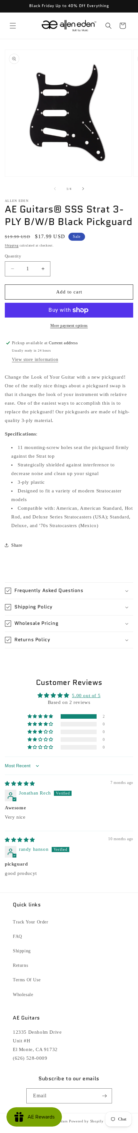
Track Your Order (30, 922)
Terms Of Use (26, 979)
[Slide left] (55, 189)
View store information (35, 359)
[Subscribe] (105, 1095)
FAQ (17, 936)
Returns (20, 965)
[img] (20, 783)
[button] (13, 26)
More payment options (69, 325)
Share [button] (16, 545)
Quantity (13, 256)
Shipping (12, 245)
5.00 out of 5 (86, 695)
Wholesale (23, 994)
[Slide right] (83, 189)
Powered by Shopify (86, 1121)
